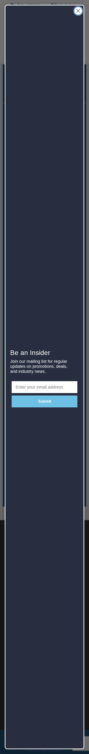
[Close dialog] (78, 11)
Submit (44, 401)
